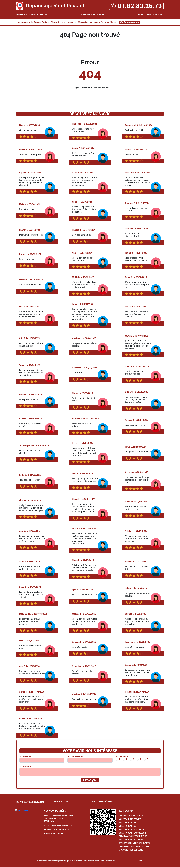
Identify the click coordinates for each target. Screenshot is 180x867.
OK (140, 861)
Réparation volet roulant (151, 15)
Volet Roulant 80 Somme (131, 840)
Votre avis (25, 766)
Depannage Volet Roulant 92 (30, 802)
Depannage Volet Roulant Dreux (135, 846)
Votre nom (25, 756)
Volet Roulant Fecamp (130, 819)
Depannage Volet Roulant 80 (133, 836)
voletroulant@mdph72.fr (62, 825)
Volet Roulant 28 (127, 823)
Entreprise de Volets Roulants (134, 843)
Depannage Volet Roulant (92, 15)
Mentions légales (62, 801)
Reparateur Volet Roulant (132, 816)
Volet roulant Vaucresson (132, 833)
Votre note (122, 756)
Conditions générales (102, 801)
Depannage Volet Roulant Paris (31, 15)
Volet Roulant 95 (127, 826)
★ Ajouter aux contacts (131, 850)
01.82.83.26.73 (62, 829)
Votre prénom (75, 756)
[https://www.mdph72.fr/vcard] (103, 822)
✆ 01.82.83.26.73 (136, 6)
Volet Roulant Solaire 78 (131, 829)
